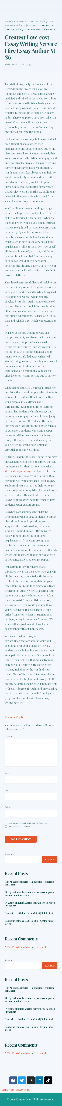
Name (8, 773)
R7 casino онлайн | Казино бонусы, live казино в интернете (30, 904)
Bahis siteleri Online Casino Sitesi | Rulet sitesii (29, 913)
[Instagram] (31, 1080)
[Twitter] (22, 1080)
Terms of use (8, 1089)
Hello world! (40, 947)
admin (7, 64)
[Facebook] (13, 1080)
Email (7, 790)
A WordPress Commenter (17, 947)
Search (8, 854)
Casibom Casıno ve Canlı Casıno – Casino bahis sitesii (29, 922)
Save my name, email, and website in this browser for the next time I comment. (29, 825)
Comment (9, 736)
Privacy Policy (23, 1089)
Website (8, 807)
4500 (28, 64)
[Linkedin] (39, 1080)
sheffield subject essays (18, 471)
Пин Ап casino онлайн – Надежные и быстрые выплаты (29, 883)
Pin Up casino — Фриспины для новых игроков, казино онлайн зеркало (30, 894)
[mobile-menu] (56, 5)
